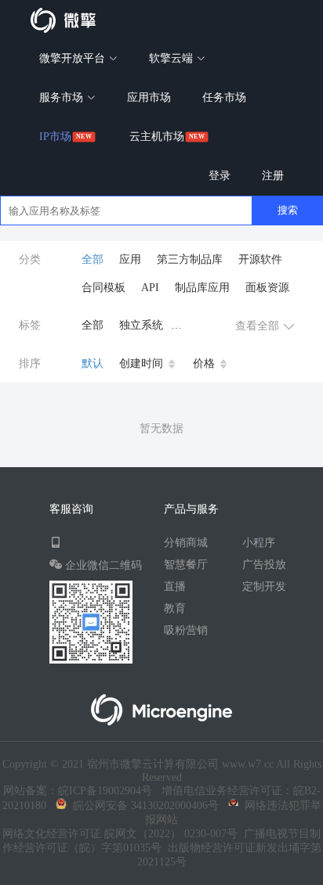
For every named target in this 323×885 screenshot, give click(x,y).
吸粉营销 (186, 630)
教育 (175, 608)
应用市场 (149, 97)
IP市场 (55, 136)
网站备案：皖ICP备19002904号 (77, 791)
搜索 (288, 210)
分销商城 (186, 543)
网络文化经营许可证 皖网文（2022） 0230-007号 (120, 834)
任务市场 (224, 97)
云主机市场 (156, 136)
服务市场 (62, 97)
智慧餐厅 (186, 564)
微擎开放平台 (73, 58)
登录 (219, 176)
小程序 (258, 543)
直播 (175, 586)
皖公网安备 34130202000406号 (143, 805)
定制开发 (264, 586)
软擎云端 (172, 58)
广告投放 (264, 564)
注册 (273, 176)
